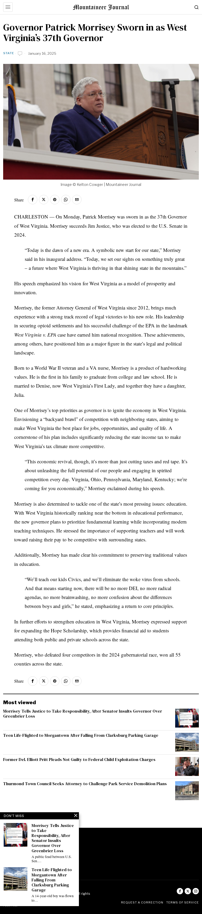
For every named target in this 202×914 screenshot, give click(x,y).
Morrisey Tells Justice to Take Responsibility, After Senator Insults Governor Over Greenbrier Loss (82, 714)
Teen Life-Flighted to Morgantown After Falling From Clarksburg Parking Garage (80, 735)
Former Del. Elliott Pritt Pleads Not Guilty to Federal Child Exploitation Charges (79, 759)
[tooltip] (32, 199)
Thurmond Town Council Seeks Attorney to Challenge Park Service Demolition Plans (85, 783)
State (8, 53)
